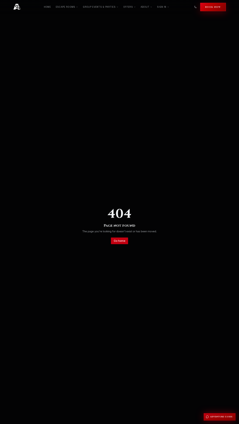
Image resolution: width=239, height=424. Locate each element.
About (145, 6)
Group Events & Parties (99, 6)
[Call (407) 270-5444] (195, 7)
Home (47, 6)
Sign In (161, 6)
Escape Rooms (65, 6)
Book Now (213, 7)
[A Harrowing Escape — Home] (17, 7)
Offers (128, 6)
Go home (119, 240)
